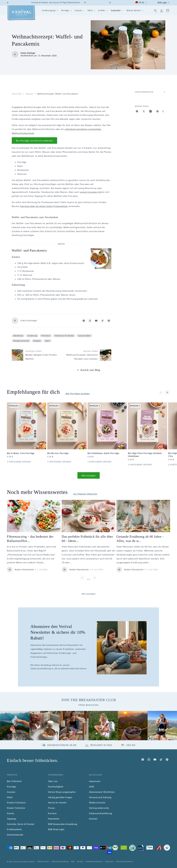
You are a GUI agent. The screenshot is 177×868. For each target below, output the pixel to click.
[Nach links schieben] (161, 392)
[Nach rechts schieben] (167, 392)
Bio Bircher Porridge (58, 453)
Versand (80, 861)
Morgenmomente (21, 341)
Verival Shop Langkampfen (62, 791)
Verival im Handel (57, 802)
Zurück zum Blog (90, 369)
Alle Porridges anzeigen (77, 393)
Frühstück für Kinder (64, 336)
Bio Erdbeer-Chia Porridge (20, 453)
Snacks (10, 813)
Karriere (52, 813)
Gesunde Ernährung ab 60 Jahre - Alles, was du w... (140, 539)
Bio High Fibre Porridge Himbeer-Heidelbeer (145, 454)
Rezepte (29, 94)
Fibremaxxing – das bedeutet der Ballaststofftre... (30, 539)
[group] (14, 725)
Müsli (10, 797)
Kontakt (93, 818)
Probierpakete (14, 829)
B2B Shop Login (56, 829)
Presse (51, 808)
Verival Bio (17, 94)
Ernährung (32, 336)
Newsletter (54, 818)
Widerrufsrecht (97, 802)
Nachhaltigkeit (55, 786)
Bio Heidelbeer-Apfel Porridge (103, 453)
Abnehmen (18, 336)
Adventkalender (15, 834)
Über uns (53, 781)
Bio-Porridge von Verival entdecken (34, 140)
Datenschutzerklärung (100, 813)
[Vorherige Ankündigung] (8, 2)
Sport (47, 341)
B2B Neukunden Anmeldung (62, 824)
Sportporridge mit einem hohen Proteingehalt (44, 206)
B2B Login (162, 2)
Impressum (94, 781)
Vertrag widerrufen (99, 808)
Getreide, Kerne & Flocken (20, 824)
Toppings (11, 818)
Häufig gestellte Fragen (60, 797)
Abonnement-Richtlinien (102, 791)
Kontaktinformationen (94, 861)
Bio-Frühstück (14, 781)
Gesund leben (84, 336)
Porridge (11, 786)
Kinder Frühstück (16, 808)
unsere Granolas (89, 192)
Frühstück (45, 336)
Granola (11, 791)
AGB (91, 786)
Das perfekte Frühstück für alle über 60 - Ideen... (87, 539)
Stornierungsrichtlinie (124, 861)
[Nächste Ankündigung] (110, 2)
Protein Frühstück (16, 802)
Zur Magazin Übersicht (85, 493)
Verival (16, 861)
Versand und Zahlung (100, 797)
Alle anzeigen (89, 475)
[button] (49, 10)
